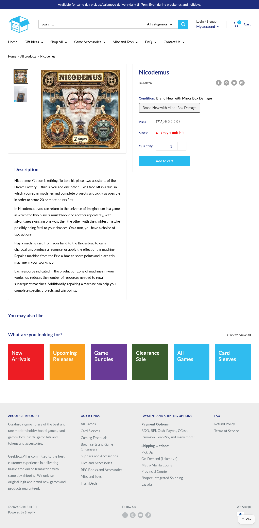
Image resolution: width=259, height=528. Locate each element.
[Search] (183, 24)
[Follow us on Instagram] (133, 515)
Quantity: (146, 146)
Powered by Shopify (21, 512)
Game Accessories (87, 42)
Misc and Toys (123, 42)
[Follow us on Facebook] (125, 515)
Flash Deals (89, 483)
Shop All (56, 42)
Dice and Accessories (96, 463)
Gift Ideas (31, 42)
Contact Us (172, 42)
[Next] (250, 359)
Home (12, 42)
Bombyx (145, 83)
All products (28, 56)
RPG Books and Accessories (101, 470)
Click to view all (239, 335)
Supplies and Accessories (99, 456)
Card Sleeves (90, 431)
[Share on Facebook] (219, 82)
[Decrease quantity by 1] (160, 146)
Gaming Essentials (94, 438)
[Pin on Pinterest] (226, 82)
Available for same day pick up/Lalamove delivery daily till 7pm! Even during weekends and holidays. (129, 4)
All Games (88, 424)
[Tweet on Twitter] (234, 82)
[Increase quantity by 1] (182, 146)
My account (206, 26)
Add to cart (164, 161)
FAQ (148, 42)
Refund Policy (224, 424)
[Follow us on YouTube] (140, 515)
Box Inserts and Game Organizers (97, 446)
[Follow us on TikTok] (148, 515)
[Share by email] (242, 82)
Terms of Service (226, 431)
